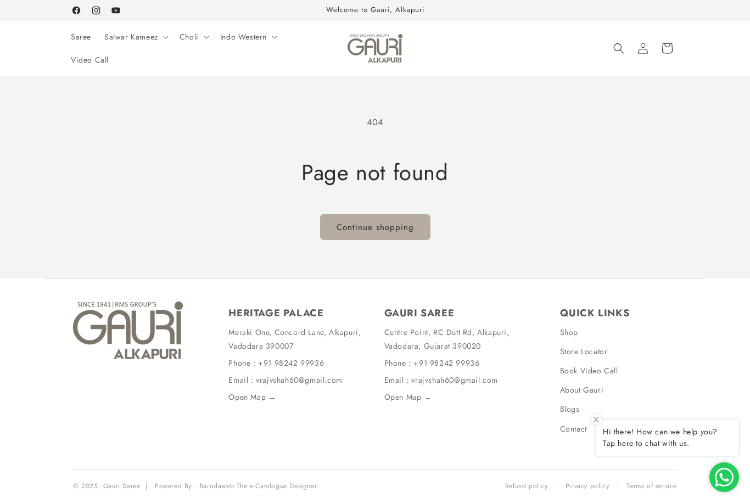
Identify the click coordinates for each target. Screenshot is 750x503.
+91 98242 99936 (291, 362)
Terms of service (651, 486)
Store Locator (584, 351)
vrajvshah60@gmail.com (299, 380)
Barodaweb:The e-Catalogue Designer (258, 486)
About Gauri (582, 389)
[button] (135, 36)
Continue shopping (375, 227)
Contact (573, 428)
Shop (569, 332)
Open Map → (252, 397)
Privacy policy (587, 486)
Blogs (570, 409)
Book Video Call (589, 370)
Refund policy (526, 486)
